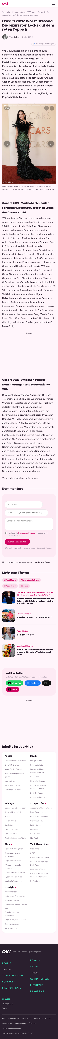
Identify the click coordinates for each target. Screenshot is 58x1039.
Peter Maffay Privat (13, 785)
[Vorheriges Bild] (7, 144)
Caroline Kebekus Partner (15, 760)
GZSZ (32, 853)
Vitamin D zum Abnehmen (15, 919)
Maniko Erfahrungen (13, 881)
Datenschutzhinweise (26, 533)
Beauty (35, 973)
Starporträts (37, 803)
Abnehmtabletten (12, 900)
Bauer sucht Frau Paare (39, 857)
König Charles (36, 760)
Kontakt (48, 1018)
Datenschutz (26, 1018)
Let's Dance (35, 849)
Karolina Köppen (11, 829)
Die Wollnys (35, 881)
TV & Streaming (39, 844)
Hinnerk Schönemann (39, 816)
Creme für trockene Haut (15, 872)
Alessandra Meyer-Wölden (41, 808)
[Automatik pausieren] (46, 108)
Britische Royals (36, 793)
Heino (7, 816)
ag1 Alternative (11, 928)
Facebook (34, 683)
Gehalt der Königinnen (39, 797)
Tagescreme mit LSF (13, 860)
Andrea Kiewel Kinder (13, 812)
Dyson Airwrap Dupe (13, 877)
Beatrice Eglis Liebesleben (15, 808)
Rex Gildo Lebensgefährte (15, 838)
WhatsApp (16, 683)
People (15, 12)
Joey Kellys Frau (36, 821)
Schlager (10, 803)
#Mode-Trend (10, 586)
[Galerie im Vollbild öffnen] (52, 108)
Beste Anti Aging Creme (15, 849)
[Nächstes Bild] (51, 144)
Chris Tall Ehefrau (12, 765)
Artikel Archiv (13, 1018)
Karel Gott (9, 825)
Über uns (32, 1023)
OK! (5, 3)
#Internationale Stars (30, 580)
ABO (4, 1018)
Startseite (6, 12)
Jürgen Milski (35, 829)
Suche (4, 1008)
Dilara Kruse (35, 833)
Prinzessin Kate (36, 765)
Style (7, 844)
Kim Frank (34, 838)
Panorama (37, 991)
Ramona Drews (11, 833)
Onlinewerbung (20, 1023)
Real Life (7, 969)
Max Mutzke (10, 781)
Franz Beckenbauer (38, 812)
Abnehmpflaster (11, 891)
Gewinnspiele (39, 978)
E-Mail (14, 689)
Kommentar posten (17, 541)
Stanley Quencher (12, 924)
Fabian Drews (10, 821)
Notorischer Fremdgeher (15, 896)
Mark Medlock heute (13, 789)
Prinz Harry (34, 777)
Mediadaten (7, 1023)
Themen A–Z (7, 1004)
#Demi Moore (10, 580)
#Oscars (24, 586)
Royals (33, 756)
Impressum (38, 1018)
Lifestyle (9, 887)
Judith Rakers (35, 825)
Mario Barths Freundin (14, 769)
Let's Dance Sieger (37, 869)
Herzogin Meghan (37, 781)
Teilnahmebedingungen (11, 1028)
